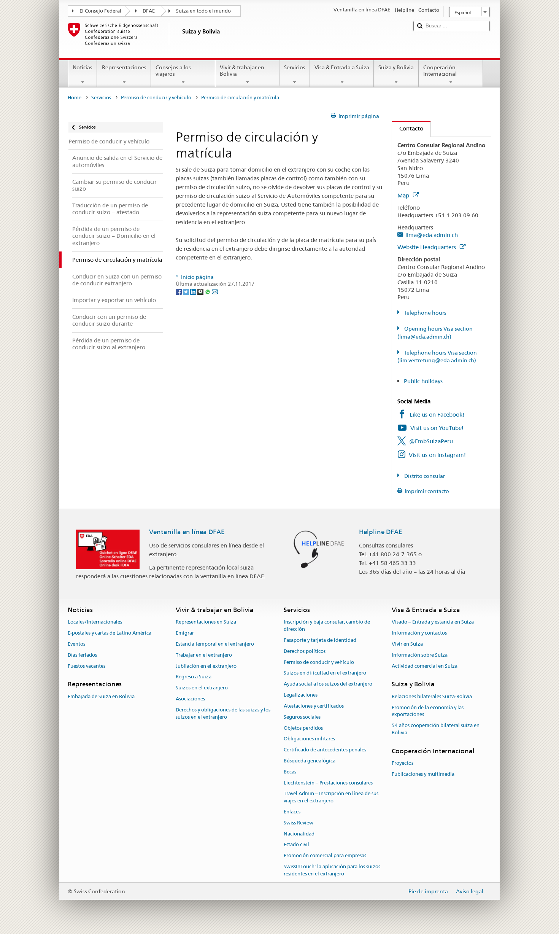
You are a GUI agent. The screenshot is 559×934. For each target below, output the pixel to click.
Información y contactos (419, 633)
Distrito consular (424, 476)
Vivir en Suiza (407, 644)
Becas (290, 772)
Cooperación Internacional (440, 70)
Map (404, 195)
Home (74, 97)
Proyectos (402, 763)
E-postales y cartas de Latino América (109, 633)
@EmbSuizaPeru (431, 441)
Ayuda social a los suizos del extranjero (328, 684)
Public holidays (423, 381)
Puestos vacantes (86, 666)
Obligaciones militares (309, 739)
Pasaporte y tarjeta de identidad (320, 640)
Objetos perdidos (303, 728)
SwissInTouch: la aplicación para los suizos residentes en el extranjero (332, 870)
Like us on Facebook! (437, 414)
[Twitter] (186, 291)
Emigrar (185, 633)
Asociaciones (190, 699)
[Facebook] (179, 291)
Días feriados (82, 655)
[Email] (215, 291)
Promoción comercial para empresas (325, 856)
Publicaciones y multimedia (423, 774)
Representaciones (124, 67)
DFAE (149, 11)
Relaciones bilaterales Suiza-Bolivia (432, 696)
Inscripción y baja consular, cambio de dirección (327, 625)
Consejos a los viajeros (173, 70)
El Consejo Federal (100, 11)
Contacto (407, 128)
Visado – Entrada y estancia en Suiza (433, 622)
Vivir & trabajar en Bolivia (242, 70)
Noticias (82, 67)
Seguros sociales (302, 717)
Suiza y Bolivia (396, 67)
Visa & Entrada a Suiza (341, 67)
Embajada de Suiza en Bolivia (101, 696)
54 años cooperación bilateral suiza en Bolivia (436, 728)
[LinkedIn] (193, 291)
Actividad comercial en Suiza (424, 666)
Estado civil (296, 845)
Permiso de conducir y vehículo (156, 97)
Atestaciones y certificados (314, 706)
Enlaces (292, 812)
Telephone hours (424, 313)
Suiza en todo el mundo (203, 11)
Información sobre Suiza (420, 655)
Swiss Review (298, 823)
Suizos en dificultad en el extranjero (325, 673)
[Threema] (201, 291)
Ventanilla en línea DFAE (187, 532)
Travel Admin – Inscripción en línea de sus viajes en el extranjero (331, 797)
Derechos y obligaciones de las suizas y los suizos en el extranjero (223, 713)
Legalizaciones (301, 695)
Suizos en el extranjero (202, 688)
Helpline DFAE (380, 532)
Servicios (294, 67)
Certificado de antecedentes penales (325, 750)
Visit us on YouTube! (437, 427)
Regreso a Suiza (193, 677)
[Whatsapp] (208, 291)
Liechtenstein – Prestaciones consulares (328, 783)
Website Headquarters (427, 247)
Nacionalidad (299, 834)
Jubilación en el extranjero (206, 666)
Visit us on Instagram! (437, 454)
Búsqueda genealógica (309, 761)
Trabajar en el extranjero (204, 655)
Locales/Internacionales (95, 622)
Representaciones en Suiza (206, 622)
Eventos (76, 644)
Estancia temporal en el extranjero (215, 644)
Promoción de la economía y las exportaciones (428, 711)
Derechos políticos (305, 651)
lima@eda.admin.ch (431, 235)
